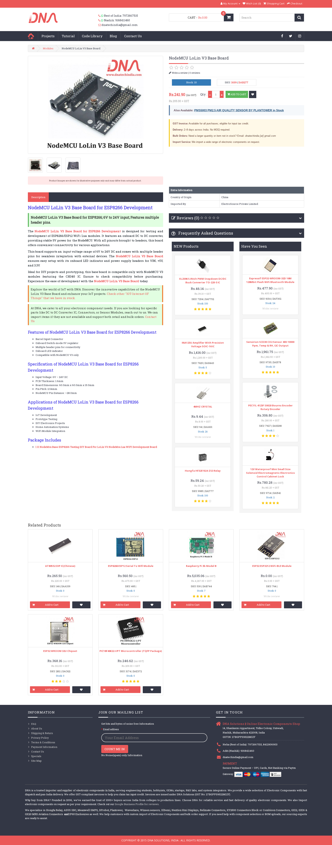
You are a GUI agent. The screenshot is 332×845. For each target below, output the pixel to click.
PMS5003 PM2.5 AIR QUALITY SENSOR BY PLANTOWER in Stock (239, 110)
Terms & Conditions (43, 742)
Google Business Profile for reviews (137, 804)
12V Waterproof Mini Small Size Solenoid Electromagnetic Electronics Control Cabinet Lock (270, 472)
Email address (111, 729)
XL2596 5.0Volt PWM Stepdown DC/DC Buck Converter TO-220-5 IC (202, 280)
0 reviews (194, 72)
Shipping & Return (42, 733)
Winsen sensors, (150, 810)
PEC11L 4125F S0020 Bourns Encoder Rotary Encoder (270, 407)
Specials (36, 756)
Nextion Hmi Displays (185, 810)
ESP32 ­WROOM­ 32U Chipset (60, 651)
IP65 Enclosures (79, 814)
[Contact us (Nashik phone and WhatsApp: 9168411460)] (101, 20)
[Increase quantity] (222, 94)
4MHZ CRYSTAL (202, 406)
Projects (48, 36)
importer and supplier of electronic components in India (80, 790)
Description (38, 197)
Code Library (92, 36)
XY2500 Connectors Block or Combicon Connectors (258, 810)
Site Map (36, 760)
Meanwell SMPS (88, 810)
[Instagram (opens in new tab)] (299, 36)
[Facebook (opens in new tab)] (282, 36)
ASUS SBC (70, 810)
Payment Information (44, 747)
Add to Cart (238, 94)
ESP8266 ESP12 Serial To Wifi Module (130, 566)
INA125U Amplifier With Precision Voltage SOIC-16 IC (203, 344)
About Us (36, 728)
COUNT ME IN (115, 749)
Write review (203, 437)
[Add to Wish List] (252, 94)
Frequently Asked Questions (205, 233)
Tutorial (68, 36)
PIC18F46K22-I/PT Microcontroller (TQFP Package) (131, 651)
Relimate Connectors (213, 810)
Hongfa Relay (54, 810)
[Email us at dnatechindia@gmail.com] (100, 25)
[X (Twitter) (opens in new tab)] (290, 36)
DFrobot (104, 810)
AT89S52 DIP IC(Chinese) (60, 566)
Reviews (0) (188, 218)
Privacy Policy (40, 737)
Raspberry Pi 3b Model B (201, 566)
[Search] (299, 17)
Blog (113, 36)
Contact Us (133, 36)
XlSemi (165, 810)
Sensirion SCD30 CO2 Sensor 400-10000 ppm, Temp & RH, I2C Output (270, 343)
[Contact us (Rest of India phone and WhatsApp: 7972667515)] (101, 15)
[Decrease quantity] (210, 94)
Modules (48, 48)
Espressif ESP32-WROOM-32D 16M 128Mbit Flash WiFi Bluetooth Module (270, 280)
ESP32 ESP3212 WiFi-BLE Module (271, 566)
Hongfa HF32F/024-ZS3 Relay (203, 470)
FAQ (33, 724)
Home (31, 36)
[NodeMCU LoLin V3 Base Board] (95, 105)
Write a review (179, 72)
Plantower (116, 810)
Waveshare (132, 810)
